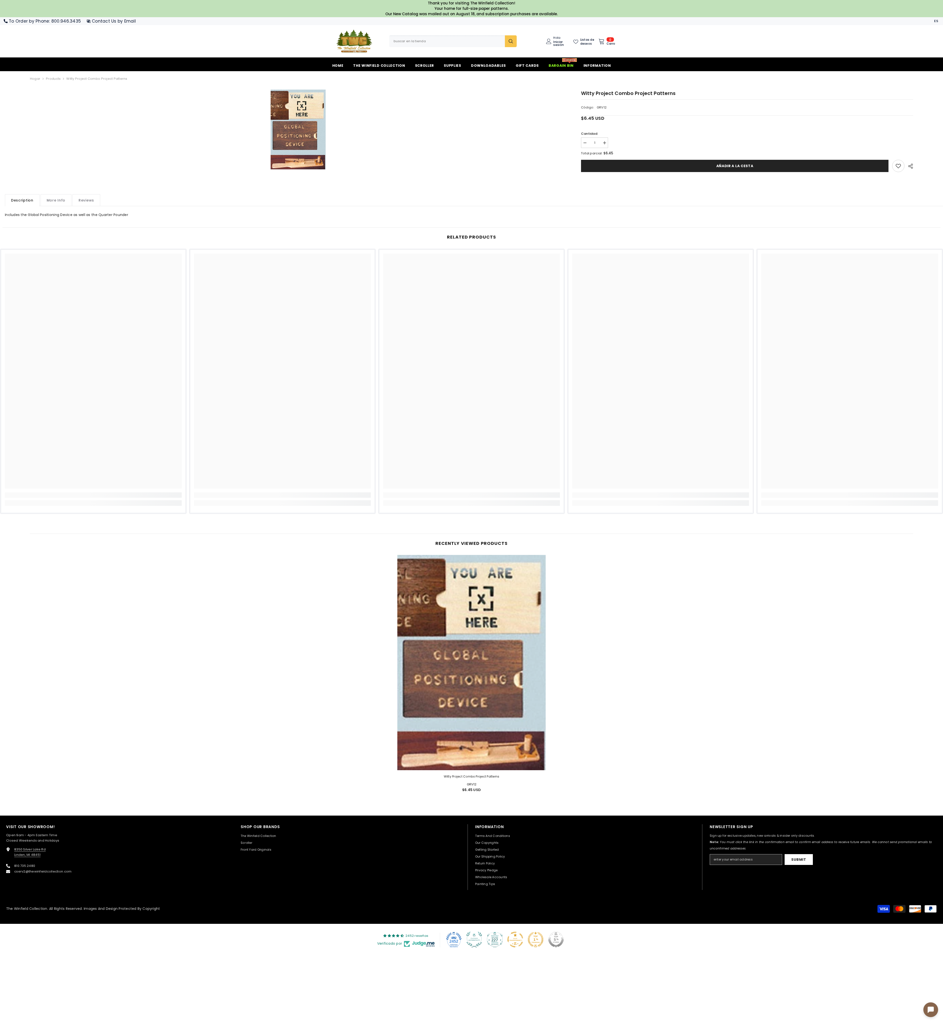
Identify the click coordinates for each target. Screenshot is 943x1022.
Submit (798, 859)
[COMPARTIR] (908, 166)
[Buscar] (453, 41)
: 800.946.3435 (65, 21)
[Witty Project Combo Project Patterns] (471, 662)
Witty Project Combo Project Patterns (471, 776)
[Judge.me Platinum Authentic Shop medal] (474, 939)
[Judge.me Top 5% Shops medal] (556, 939)
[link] (898, 166)
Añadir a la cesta (734, 165)
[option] (298, 129)
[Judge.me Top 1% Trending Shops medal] (535, 939)
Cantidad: (589, 133)
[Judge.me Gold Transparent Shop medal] (515, 939)
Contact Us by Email (114, 21)
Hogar (35, 78)
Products (53, 78)
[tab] (22, 200)
